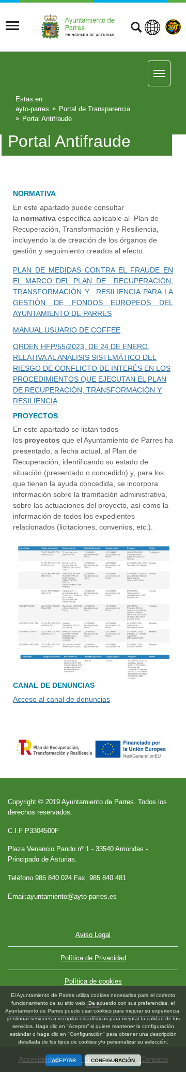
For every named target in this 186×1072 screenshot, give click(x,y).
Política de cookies (93, 981)
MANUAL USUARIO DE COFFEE (66, 330)
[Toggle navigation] (12, 26)
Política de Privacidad (93, 958)
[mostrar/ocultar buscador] (136, 28)
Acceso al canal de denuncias (61, 699)
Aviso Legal (93, 935)
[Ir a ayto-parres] (81, 26)
